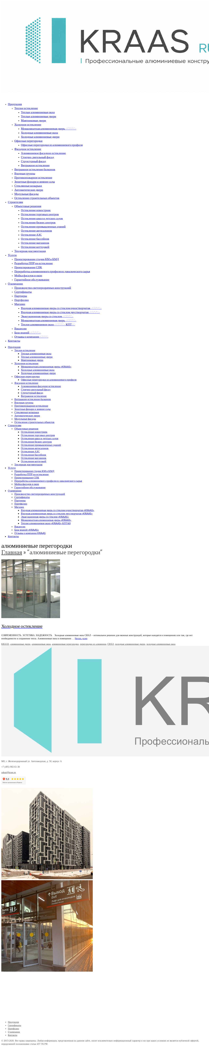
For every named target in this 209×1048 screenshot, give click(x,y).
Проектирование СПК (28, 267)
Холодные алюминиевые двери (40, 136)
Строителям (15, 202)
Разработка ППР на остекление (33, 263)
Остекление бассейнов (35, 238)
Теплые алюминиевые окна (38, 112)
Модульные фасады (26, 194)
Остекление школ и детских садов (42, 218)
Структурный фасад (33, 161)
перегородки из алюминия (93, 644)
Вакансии (20, 328)
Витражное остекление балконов (34, 169)
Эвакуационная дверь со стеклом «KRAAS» (47, 316)
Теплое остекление (26, 108)
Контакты (14, 340)
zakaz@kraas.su (8, 772)
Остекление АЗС (31, 234)
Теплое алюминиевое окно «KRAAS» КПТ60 (48, 324)
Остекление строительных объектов (36, 198)
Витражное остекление (35, 165)
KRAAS (5, 644)
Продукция (15, 104)
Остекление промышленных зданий (43, 226)
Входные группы (24, 173)
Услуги (12, 255)
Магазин (19, 304)
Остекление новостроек (36, 210)
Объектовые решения (27, 206)
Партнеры (20, 296)
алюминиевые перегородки (65, 644)
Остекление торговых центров (40, 214)
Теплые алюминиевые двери (38, 116)
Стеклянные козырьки (28, 185)
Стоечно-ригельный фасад (37, 157)
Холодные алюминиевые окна (39, 132)
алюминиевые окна (41, 644)
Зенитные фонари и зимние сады (34, 181)
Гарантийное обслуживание (31, 279)
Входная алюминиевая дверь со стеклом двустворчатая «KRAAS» (60, 312)
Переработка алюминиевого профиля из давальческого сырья (52, 271)
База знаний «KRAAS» (27, 332)
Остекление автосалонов (36, 230)
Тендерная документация (30, 251)
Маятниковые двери (33, 120)
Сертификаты (23, 291)
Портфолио (21, 300)
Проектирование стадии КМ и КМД (36, 259)
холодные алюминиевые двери (130, 644)
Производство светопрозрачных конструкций (42, 287)
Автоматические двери (28, 189)
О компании (15, 283)
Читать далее (81, 638)
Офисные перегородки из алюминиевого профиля (52, 145)
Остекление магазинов (35, 242)
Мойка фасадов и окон (28, 275)
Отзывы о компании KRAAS (31, 336)
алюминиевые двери (20, 644)
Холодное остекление (27, 124)
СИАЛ (110, 644)
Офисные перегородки (28, 140)
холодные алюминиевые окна (160, 644)
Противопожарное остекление (33, 177)
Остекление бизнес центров (38, 222)
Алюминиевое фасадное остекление (43, 153)
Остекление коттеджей (35, 247)
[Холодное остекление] (104, 588)
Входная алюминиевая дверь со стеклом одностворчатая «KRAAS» (61, 308)
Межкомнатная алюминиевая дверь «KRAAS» (48, 128)
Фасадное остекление (27, 149)
